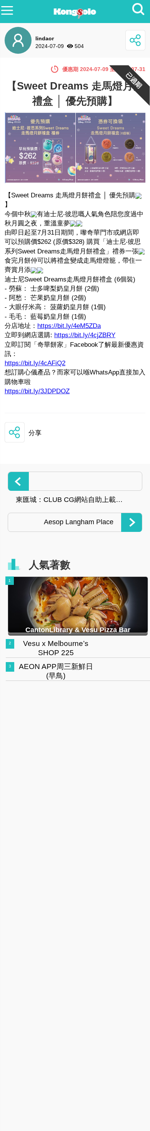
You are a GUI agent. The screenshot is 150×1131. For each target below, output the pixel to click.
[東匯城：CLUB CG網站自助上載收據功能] (75, 481)
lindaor (44, 38)
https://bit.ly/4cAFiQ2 (35, 363)
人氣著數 (49, 565)
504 (79, 46)
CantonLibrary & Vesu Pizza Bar (77, 630)
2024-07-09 (49, 46)
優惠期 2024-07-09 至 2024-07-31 (103, 69)
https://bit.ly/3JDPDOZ (37, 391)
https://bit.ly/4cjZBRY (84, 335)
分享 (35, 433)
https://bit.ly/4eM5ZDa (69, 326)
